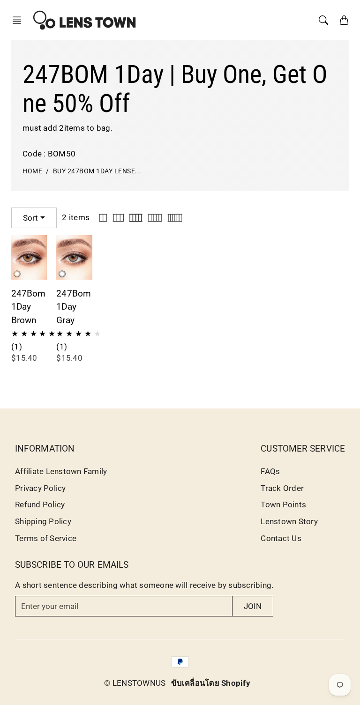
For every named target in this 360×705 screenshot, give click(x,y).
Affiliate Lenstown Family (61, 471)
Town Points (283, 504)
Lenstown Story (289, 521)
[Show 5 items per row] (155, 218)
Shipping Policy (43, 521)
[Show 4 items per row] (136, 218)
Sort (30, 218)
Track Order (282, 488)
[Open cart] (344, 20)
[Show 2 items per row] (103, 218)
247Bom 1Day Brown (28, 307)
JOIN (253, 606)
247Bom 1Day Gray (73, 307)
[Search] (323, 20)
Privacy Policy (40, 488)
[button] (19, 20)
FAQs (270, 471)
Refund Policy (40, 504)
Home (32, 171)
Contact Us (281, 538)
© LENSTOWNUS (134, 683)
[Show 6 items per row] (175, 218)
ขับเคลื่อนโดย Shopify (210, 683)
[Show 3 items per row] (118, 218)
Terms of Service (45, 538)
